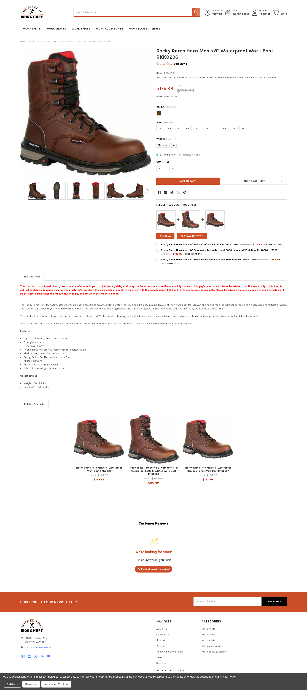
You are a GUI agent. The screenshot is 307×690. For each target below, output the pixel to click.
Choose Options (273, 245)
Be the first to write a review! (154, 569)
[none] (85, 113)
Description (32, 276)
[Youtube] (48, 656)
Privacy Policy (227, 676)
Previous (23, 190)
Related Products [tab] (34, 404)
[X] (178, 192)
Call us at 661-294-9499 (38, 647)
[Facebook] (159, 192)
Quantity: (162, 161)
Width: (166, 138)
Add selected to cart (192, 236)
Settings (12, 684)
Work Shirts (81, 28)
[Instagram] (29, 656)
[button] (254, 181)
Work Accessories (109, 28)
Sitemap (161, 663)
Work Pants (32, 28)
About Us (161, 628)
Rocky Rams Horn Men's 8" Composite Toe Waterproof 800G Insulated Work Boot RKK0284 (214, 250)
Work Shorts (56, 28)
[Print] (172, 192)
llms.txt (160, 640)
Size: (165, 122)
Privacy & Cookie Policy (169, 651)
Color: (166, 107)
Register (264, 13)
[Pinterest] (184, 192)
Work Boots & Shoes (144, 28)
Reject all (31, 684)
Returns (161, 657)
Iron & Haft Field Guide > (170, 670)
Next (147, 190)
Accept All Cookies (56, 684)
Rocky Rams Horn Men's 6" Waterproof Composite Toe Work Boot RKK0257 (205, 259)
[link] (171, 63)
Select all (165, 236)
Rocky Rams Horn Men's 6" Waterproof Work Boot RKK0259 (196, 244)
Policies (160, 646)
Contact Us (162, 634)
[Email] (165, 192)
